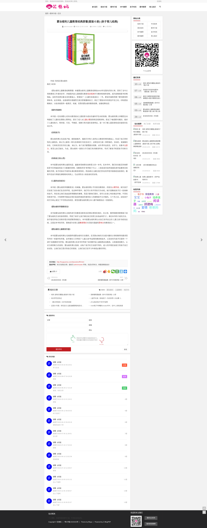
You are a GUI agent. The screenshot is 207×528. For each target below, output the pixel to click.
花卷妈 (159, 1)
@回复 (58, 362)
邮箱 (90, 325)
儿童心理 (86, 119)
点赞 (54, 271)
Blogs (90, 522)
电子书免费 (149, 201)
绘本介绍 (104, 7)
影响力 (101, 222)
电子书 (126, 290)
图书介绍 (113, 7)
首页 (95, 7)
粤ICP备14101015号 (71, 522)
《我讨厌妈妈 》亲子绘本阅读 (61, 302)
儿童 (157, 194)
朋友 (139, 211)
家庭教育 (149, 194)
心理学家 (115, 187)
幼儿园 (138, 208)
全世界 (144, 201)
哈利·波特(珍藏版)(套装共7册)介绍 (62, 294)
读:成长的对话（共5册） (59, 279)
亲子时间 (133, 7)
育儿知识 (152, 7)
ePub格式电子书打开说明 (99, 302)
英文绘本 (140, 28)
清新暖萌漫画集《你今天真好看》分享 (110, 279)
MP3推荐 (123, 7)
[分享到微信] (113, 271)
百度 (138, 201)
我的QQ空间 (151, 518)
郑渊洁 (143, 211)
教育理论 (83, 222)
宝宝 (137, 197)
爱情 (144, 207)
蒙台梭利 (80, 49)
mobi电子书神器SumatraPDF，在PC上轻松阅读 (107, 305)
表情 (125, 349)
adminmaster (68, 26)
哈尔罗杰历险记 (56, 298)
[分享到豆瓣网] (117, 271)
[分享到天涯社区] (121, 271)
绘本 (142, 198)
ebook (135, 194)
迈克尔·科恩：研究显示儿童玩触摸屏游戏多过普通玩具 (69, 305)
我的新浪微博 (150, 524)
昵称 (90, 320)
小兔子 (148, 197)
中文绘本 (154, 24)
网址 (90, 330)
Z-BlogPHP (107, 522)
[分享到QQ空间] (109, 271)
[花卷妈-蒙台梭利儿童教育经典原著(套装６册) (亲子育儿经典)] (57, 8)
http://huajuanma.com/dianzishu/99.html (70, 262)
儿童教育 (119, 290)
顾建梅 (148, 204)
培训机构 (90, 93)
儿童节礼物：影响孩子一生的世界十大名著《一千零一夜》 (110, 298)
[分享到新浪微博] (105, 271)
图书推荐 (143, 7)
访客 (54, 362)
